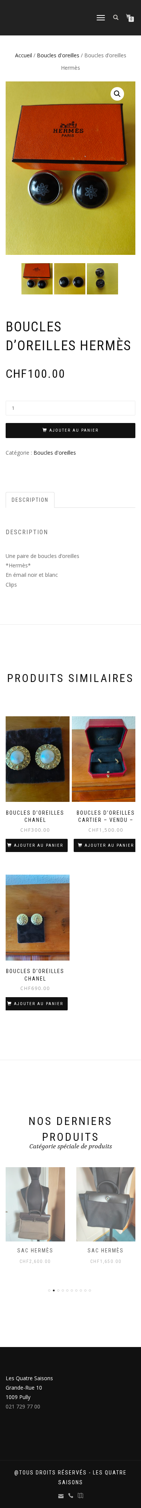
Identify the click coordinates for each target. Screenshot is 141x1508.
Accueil (23, 55)
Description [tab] (30, 500)
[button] (117, 94)
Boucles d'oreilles (58, 55)
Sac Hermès (41, 1250)
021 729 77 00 (23, 1406)
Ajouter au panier (74, 430)
